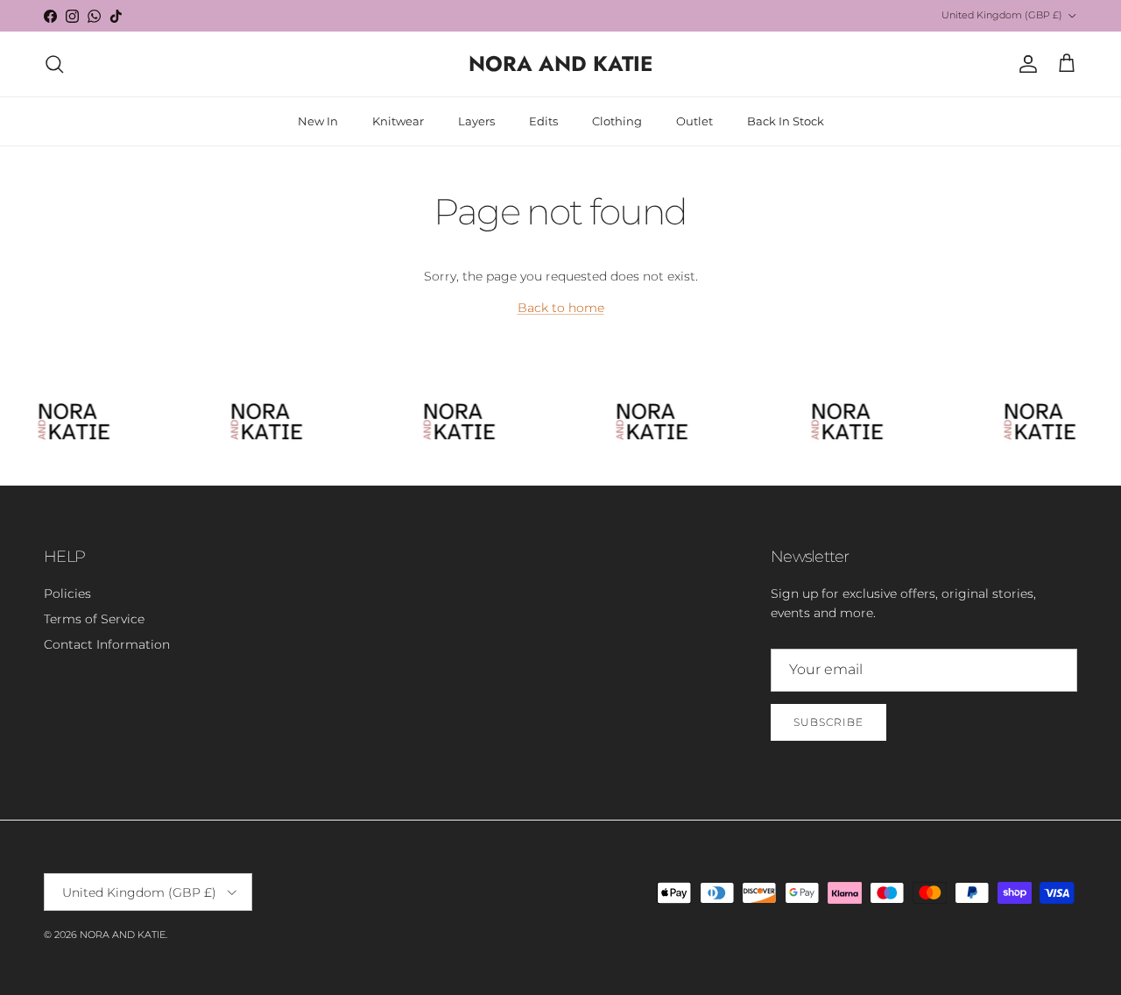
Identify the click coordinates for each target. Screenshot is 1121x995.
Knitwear (398, 121)
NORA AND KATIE (123, 934)
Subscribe (828, 721)
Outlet (694, 121)
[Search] (54, 64)
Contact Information (107, 644)
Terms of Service (94, 619)
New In (318, 121)
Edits (543, 121)
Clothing (617, 121)
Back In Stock (785, 121)
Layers (476, 121)
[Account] (1025, 64)
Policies (67, 593)
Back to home (561, 308)
